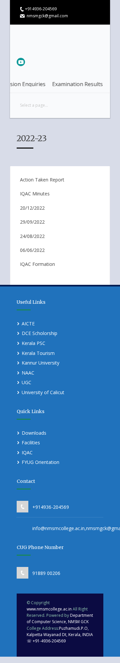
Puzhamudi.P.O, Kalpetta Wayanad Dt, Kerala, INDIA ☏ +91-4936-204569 (60, 634)
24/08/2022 (32, 236)
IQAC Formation (37, 264)
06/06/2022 (32, 250)
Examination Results (73, 84)
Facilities (31, 442)
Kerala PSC (33, 343)
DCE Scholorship (39, 333)
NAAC (28, 373)
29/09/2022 (32, 222)
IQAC (27, 452)
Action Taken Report (42, 179)
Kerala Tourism (38, 353)
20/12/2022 (32, 208)
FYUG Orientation (40, 462)
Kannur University (40, 363)
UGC (26, 382)
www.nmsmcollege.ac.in (49, 609)
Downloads (34, 433)
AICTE (28, 323)
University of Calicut (43, 392)
